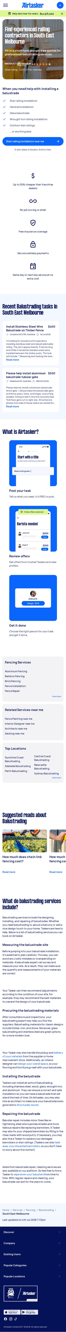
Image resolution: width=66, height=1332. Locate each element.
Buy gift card (47, 13)
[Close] (62, 13)
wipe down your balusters (29, 1174)
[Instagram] (10, 1319)
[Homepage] (33, 5)
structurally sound (28, 1105)
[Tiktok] (15, 1319)
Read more (12, 359)
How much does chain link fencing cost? (22, 859)
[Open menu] (5, 5)
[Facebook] (5, 1319)
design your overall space (33, 1063)
